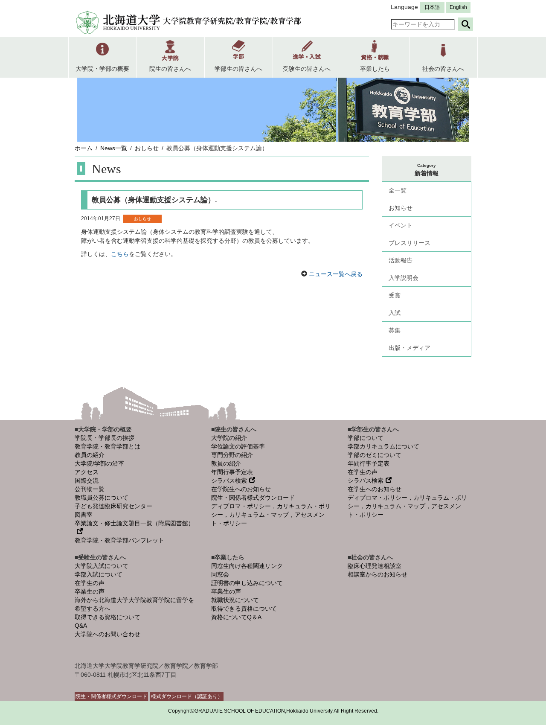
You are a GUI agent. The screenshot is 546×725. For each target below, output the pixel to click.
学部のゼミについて (374, 454)
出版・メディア (409, 347)
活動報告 (400, 260)
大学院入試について (101, 565)
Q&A (81, 625)
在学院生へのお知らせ (241, 489)
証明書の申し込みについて (247, 582)
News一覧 (113, 148)
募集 (395, 330)
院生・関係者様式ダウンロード (253, 497)
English (458, 7)
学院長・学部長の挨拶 (104, 437)
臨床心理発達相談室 (374, 565)
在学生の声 (363, 472)
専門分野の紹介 (232, 454)
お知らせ (400, 207)
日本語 (432, 7)
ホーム (84, 148)
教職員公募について (101, 497)
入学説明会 (403, 277)
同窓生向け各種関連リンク (247, 565)
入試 (395, 312)
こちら (120, 253)
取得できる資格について (107, 617)
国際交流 (87, 480)
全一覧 (398, 190)
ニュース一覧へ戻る (335, 274)
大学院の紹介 (229, 437)
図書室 (84, 514)
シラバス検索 (229, 480)
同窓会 (220, 574)
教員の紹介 (90, 454)
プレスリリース (409, 242)
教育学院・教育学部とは (107, 446)
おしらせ (147, 148)
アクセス (87, 472)
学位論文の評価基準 (238, 446)
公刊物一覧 (90, 489)
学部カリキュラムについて (383, 446)
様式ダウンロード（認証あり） (187, 696)
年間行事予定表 (232, 472)
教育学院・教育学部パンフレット (119, 540)
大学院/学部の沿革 (99, 463)
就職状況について (235, 600)
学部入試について (98, 574)
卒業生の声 (90, 591)
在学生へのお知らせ (374, 489)
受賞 (395, 295)
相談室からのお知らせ (377, 574)
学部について (365, 437)
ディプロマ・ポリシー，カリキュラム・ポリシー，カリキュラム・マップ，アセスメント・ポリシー (271, 515)
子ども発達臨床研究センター (113, 506)
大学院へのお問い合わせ (107, 634)
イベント (400, 225)
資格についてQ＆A (236, 617)
